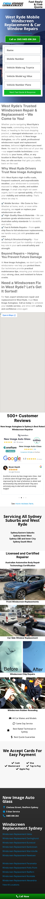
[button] (19, 497)
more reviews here (24, 503)
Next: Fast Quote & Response (23, 92)
